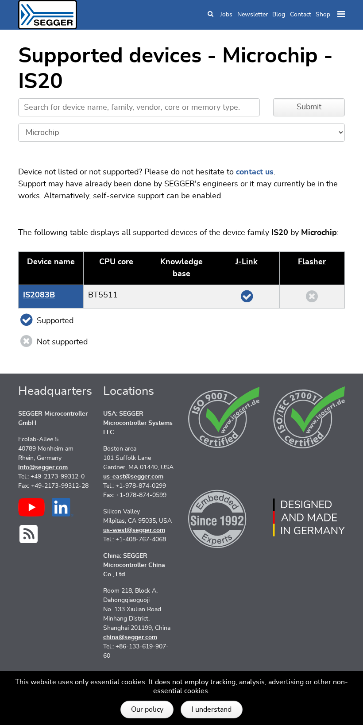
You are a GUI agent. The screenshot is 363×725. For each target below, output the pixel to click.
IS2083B (39, 295)
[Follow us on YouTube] (31, 507)
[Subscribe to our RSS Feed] (28, 534)
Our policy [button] (147, 709)
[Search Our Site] (210, 14)
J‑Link (247, 262)
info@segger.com (43, 467)
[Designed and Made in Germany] (309, 517)
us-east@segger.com (133, 477)
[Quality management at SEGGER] (224, 417)
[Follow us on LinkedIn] (62, 507)
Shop (323, 15)
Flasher (312, 262)
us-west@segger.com (134, 530)
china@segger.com (130, 637)
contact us (255, 172)
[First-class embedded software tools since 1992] (224, 517)
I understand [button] (212, 709)
